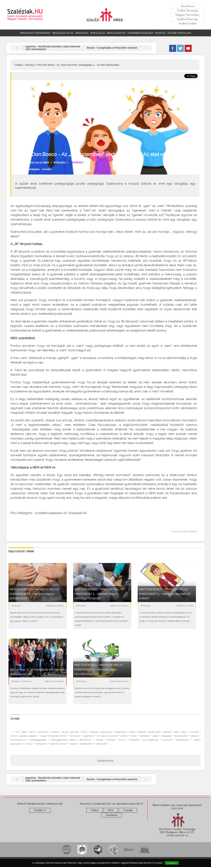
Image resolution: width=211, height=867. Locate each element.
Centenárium (183, 740)
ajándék (74, 732)
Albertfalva (121, 732)
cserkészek (101, 743)
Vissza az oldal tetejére (184, 531)
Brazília (111, 740)
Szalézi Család (187, 23)
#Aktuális (59, 162)
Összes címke (105, 760)
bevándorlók (181, 736)
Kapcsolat (177, 808)
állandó (167, 732)
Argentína (88, 736)
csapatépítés (85, 743)
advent (55, 732)
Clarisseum (41, 743)
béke (155, 736)
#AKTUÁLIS (97, 32)
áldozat (142, 732)
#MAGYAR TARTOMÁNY (35, 32)
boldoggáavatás (38, 740)
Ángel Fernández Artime (53, 736)
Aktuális (29, 64)
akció (84, 732)
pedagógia (34, 169)
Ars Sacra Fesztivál (107, 736)
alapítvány (106, 732)
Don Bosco (187, 6)
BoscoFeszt (86, 740)
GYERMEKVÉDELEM (140, 32)
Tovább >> (40, 810)
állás (176, 732)
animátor (75, 736)
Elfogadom (172, 862)
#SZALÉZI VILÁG (63, 32)
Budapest (134, 740)
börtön (99, 740)
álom (184, 732)
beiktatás (144, 736)
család (72, 743)
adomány (43, 732)
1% (17, 732)
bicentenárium (18, 740)
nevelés (46, 169)
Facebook (111, 815)
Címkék (15, 718)
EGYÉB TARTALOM (179, 32)
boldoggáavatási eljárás (63, 740)
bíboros (194, 736)
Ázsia (133, 736)
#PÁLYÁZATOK (116, 32)
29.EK (32, 732)
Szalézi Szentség (187, 19)
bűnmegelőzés (151, 740)
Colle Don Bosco (58, 743)
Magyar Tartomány (187, 15)
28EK (24, 732)
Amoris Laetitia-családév (23, 736)
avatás (124, 736)
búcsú (121, 740)
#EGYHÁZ (82, 32)
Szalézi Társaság (187, 10)
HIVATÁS (160, 32)
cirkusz (29, 743)
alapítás (94, 732)
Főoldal (18, 64)
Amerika (194, 732)
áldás (132, 732)
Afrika (65, 732)
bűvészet (167, 740)
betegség (166, 736)
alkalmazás (155, 732)
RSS (111, 810)
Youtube (128, 810)
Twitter (94, 810)
